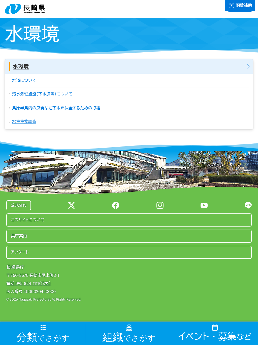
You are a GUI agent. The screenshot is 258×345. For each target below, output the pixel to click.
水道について (24, 80)
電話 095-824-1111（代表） (28, 284)
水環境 (21, 66)
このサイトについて (28, 220)
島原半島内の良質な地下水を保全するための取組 (56, 108)
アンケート (20, 252)
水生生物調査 (24, 121)
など (214, 336)
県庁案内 (19, 236)
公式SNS (18, 205)
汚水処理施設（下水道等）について (42, 94)
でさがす (43, 337)
